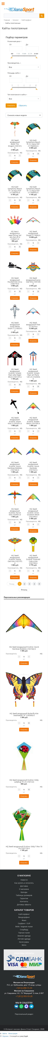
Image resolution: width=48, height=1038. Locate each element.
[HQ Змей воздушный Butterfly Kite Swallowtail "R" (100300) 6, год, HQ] (24, 689)
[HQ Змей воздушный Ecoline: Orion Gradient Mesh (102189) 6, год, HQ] (33, 497)
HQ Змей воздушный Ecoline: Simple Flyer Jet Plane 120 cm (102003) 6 (33, 374)
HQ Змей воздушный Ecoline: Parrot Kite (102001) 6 (15, 512)
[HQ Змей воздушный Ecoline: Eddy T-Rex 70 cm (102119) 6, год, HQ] (24, 822)
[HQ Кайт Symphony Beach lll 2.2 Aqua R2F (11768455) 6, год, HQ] (33, 129)
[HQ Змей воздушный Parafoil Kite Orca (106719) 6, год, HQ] (15, 266)
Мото (24, 945)
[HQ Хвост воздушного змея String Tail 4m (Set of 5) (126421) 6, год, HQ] (15, 220)
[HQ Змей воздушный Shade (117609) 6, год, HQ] (33, 220)
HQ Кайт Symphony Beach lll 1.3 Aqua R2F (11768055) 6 (33, 190)
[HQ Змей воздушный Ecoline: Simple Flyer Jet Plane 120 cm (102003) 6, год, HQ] (33, 358)
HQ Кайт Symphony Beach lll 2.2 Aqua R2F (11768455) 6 (33, 143)
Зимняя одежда (24, 936)
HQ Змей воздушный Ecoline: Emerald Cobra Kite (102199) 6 (33, 559)
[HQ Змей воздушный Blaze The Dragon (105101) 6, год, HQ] (15, 129)
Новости (24, 880)
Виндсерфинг (24, 917)
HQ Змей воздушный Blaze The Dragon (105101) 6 (15, 144)
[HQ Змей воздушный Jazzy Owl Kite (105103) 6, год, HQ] (33, 266)
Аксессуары (24, 942)
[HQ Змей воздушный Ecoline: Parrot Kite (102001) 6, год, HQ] (15, 497)
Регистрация (12, 1033)
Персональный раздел (24, 1014)
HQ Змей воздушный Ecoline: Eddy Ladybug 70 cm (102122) (24, 781)
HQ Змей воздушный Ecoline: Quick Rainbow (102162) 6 (33, 466)
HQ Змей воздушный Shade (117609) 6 (33, 233)
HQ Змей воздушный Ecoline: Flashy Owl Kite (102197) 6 (15, 559)
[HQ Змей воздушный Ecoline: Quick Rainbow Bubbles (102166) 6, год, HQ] (15, 451)
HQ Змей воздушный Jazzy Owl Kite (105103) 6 (33, 281)
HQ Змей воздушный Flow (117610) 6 (33, 325)
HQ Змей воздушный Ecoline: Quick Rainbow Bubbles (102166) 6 (15, 466)
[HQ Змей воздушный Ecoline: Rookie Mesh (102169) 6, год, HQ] (33, 406)
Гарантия (24, 898)
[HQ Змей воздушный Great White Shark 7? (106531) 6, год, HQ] (15, 311)
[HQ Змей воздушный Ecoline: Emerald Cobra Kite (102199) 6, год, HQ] (33, 544)
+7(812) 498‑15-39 (24, 988)
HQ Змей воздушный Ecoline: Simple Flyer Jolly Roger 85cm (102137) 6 (15, 373)
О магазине (24, 889)
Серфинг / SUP (24, 923)
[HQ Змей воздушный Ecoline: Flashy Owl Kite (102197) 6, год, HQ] (15, 544)
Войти (5, 1033)
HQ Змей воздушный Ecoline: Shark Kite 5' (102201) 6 (15, 421)
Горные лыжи (24, 932)
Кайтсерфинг (24, 914)
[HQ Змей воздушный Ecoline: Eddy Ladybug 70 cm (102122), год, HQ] (24, 756)
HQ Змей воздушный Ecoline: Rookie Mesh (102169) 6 (33, 421)
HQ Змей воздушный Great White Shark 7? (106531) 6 (15, 327)
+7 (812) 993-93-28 (24, 996)
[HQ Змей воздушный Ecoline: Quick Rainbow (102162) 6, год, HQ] (33, 451)
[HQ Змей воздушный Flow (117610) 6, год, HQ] (33, 311)
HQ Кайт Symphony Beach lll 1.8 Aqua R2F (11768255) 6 (15, 190)
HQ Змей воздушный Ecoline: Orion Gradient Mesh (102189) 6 (33, 513)
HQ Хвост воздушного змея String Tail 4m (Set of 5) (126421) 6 (14, 235)
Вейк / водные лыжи (24, 926)
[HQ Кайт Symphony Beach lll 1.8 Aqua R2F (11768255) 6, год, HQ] (15, 175)
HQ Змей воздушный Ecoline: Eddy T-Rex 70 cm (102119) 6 (24, 847)
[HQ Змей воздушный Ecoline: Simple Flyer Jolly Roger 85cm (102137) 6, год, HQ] (15, 358)
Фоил (24, 920)
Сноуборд (24, 929)
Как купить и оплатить (24, 883)
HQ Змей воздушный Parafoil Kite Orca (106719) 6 (15, 281)
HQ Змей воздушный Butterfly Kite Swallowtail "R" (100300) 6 (24, 714)
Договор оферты (24, 904)
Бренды (24, 892)
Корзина (5, 1036)
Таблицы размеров (24, 895)
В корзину (14, 162)
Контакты (24, 901)
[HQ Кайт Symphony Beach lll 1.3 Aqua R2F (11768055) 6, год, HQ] (33, 175)
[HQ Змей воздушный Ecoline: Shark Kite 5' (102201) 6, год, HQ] (15, 406)
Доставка (24, 886)
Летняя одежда (24, 939)
